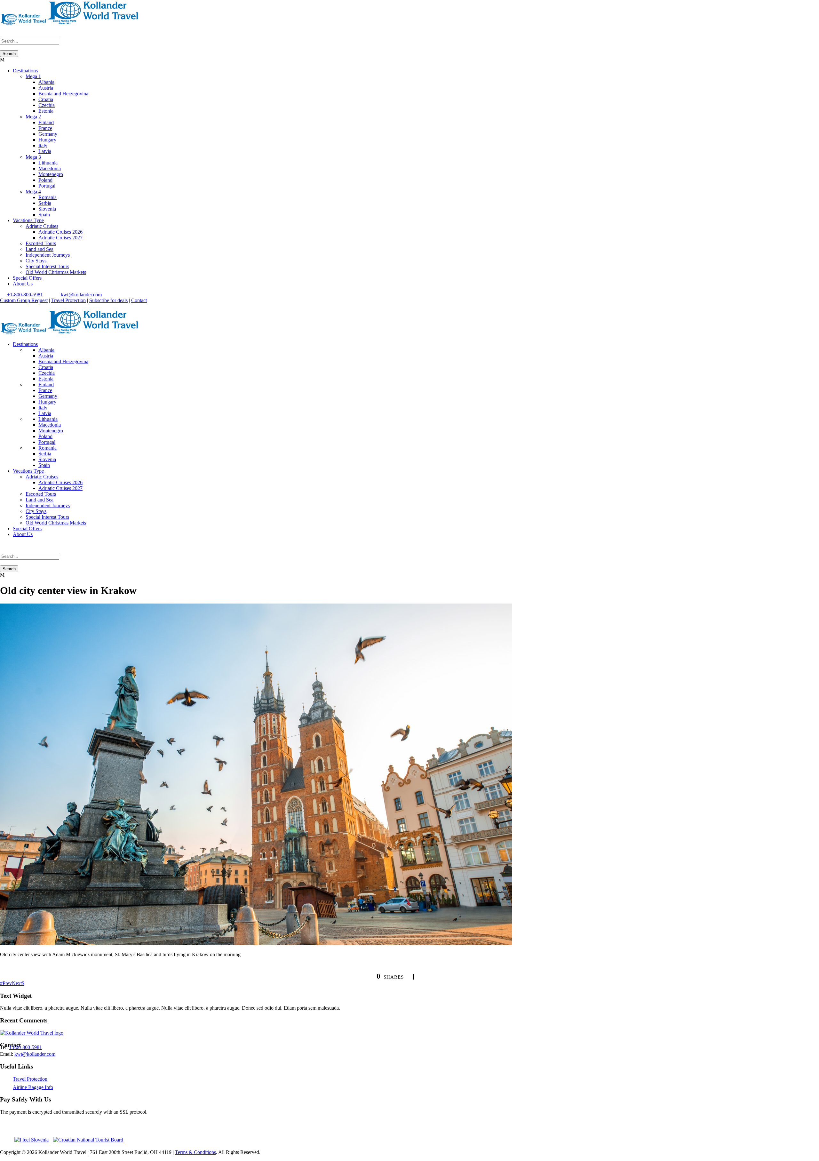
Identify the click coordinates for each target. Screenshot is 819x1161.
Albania (46, 82)
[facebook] (2, 306)
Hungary (47, 139)
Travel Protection (68, 300)
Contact (139, 300)
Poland (45, 180)
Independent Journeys (48, 255)
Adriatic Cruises (42, 226)
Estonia (45, 111)
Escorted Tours (41, 243)
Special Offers (27, 278)
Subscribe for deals (108, 300)
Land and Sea (39, 249)
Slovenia (47, 209)
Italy (42, 145)
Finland (46, 122)
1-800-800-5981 (25, 1047)
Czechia (46, 105)
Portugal (46, 185)
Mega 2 (33, 116)
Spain (44, 214)
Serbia (44, 203)
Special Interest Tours (47, 266)
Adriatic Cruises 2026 (60, 232)
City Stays (36, 260)
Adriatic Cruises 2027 (60, 237)
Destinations (25, 70)
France (45, 128)
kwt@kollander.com (81, 294)
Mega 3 (33, 157)
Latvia (44, 151)
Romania (47, 197)
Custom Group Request (24, 300)
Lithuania (48, 162)
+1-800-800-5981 (25, 294)
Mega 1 (33, 76)
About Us (23, 283)
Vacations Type (28, 220)
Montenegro (50, 174)
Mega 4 (33, 191)
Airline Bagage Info (33, 1087)
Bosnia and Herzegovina (63, 93)
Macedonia (49, 168)
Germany (47, 134)
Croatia (45, 99)
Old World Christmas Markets (56, 272)
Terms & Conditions (195, 1152)
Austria (45, 88)
